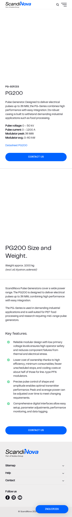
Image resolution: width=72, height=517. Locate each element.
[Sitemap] (36, 466)
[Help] (36, 473)
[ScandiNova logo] (18, 4)
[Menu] (57, 14)
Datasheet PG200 (16, 145)
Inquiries (52, 509)
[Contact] (36, 481)
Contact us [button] (36, 157)
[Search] (57, 4)
